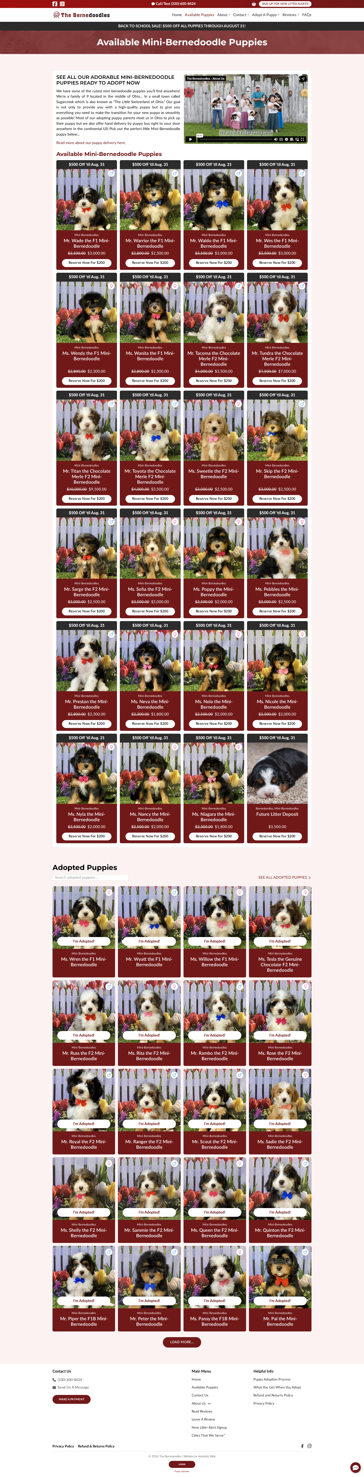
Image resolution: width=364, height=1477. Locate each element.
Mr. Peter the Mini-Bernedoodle (149, 1322)
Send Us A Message (73, 1387)
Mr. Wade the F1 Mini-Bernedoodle (87, 244)
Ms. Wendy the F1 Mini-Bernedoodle (86, 356)
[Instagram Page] (62, 4)
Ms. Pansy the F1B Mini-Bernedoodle (214, 1322)
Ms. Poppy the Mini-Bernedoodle (213, 592)
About (222, 15)
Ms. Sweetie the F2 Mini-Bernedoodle (213, 474)
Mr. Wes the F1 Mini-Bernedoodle (277, 244)
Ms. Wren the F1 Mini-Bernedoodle (84, 962)
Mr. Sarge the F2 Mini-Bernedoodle (86, 592)
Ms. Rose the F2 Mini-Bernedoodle (280, 1056)
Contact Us (200, 1395)
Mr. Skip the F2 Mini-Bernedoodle (277, 474)
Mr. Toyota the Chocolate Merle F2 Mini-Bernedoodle (150, 477)
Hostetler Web (207, 1456)
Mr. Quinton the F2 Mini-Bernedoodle (280, 1233)
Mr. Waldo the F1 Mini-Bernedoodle (213, 244)
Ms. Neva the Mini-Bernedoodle (150, 705)
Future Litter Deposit (277, 814)
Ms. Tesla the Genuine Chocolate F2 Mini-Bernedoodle (280, 965)
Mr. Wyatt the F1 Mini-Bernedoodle (149, 962)
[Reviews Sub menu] (298, 15)
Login (182, 1464)
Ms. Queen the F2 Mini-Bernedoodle (215, 1233)
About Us (199, 1403)
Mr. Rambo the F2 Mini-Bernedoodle (215, 1056)
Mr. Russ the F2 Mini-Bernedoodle (83, 1056)
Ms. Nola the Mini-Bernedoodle (213, 705)
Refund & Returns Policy (96, 1446)
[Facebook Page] (55, 4)
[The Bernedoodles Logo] (81, 15)
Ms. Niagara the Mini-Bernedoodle (213, 817)
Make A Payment (71, 1399)
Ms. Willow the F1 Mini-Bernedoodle (214, 962)
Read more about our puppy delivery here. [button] (91, 143)
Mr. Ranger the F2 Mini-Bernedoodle (149, 1145)
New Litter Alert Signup (209, 1427)
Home (177, 15)
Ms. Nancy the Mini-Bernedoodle (150, 817)
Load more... (182, 1342)
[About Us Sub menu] (209, 1404)
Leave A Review (203, 1419)
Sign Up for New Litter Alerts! (285, 3)
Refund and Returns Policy (273, 1395)
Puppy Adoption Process (271, 1379)
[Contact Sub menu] (248, 15)
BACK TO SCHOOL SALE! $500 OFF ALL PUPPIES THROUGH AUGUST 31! (182, 26)
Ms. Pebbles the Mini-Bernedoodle (277, 592)
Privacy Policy (263, 1403)
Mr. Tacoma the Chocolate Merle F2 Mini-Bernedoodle (213, 359)
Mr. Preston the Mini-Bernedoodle (86, 705)
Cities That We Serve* (208, 1435)
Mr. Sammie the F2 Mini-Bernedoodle (149, 1233)
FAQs (306, 15)
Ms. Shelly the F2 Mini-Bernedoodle (84, 1233)
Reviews (289, 15)
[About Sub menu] (229, 15)
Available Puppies (199, 15)
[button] (355, 1467)
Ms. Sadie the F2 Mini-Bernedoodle (280, 1145)
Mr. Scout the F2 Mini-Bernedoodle (215, 1145)
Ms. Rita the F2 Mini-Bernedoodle (149, 1056)
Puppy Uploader (182, 1471)
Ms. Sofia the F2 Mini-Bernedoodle (150, 592)
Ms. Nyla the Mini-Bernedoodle (86, 817)
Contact (239, 15)
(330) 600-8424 (70, 1380)
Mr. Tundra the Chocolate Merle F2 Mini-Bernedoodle (277, 359)
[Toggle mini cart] (254, 4)
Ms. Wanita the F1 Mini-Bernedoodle (150, 356)
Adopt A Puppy (264, 15)
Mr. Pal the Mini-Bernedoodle (280, 1322)
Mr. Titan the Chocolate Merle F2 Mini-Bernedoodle (87, 477)
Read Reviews (202, 1411)
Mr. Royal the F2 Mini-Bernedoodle (83, 1145)
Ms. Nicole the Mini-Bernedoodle (277, 705)
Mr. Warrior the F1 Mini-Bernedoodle (150, 244)
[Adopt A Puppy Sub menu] (279, 15)
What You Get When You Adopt (277, 1387)
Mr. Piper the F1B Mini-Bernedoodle (84, 1322)
